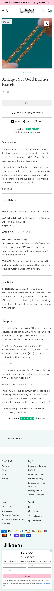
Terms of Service (36, 494)
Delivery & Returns (37, 465)
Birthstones (7, 523)
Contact (5, 470)
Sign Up (27, 576)
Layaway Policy (35, 478)
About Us (6, 465)
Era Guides (7, 510)
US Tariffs (32, 470)
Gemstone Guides (10, 515)
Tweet (29, 121)
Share (17, 121)
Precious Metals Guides (13, 519)
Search (5, 478)
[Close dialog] (51, 551)
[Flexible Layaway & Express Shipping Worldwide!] (27, 2)
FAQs (4, 474)
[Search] (44, 10)
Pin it (40, 121)
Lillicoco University (11, 506)
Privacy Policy (35, 490)
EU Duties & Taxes (36, 474)
